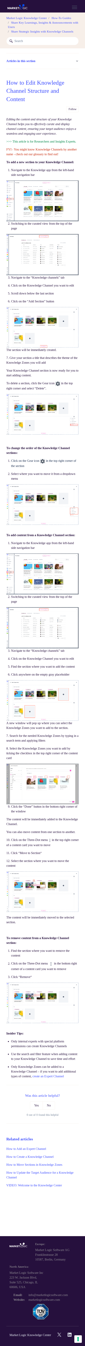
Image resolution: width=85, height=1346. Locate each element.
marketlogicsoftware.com (44, 1299)
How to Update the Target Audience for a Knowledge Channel (40, 1175)
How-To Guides (61, 18)
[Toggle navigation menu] (74, 7)
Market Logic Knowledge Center (26, 18)
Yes (36, 1105)
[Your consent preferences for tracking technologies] (78, 1339)
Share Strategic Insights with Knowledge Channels (42, 31)
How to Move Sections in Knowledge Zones (34, 1164)
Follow (72, 109)
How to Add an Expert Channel (26, 1148)
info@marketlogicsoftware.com (48, 1295)
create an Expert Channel (48, 1076)
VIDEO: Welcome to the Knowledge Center (34, 1185)
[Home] (17, 7)
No (49, 1105)
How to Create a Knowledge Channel (30, 1156)
